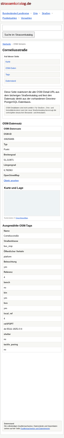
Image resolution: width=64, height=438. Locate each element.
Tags (8, 74)
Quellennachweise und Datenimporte (35, 428)
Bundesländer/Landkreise (15, 13)
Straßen (46, 13)
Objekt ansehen (11, 180)
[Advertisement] (32, 386)
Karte (8, 62)
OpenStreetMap (22, 218)
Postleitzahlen (9, 18)
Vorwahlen (26, 18)
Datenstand (11, 81)
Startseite (6, 44)
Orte (35, 13)
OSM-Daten (11, 68)
